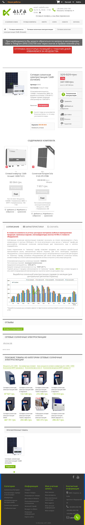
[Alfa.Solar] (15, 12)
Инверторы (8, 498)
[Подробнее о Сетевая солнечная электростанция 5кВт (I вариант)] (58, 378)
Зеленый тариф (31, 506)
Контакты (76, 22)
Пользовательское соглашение (32, 502)
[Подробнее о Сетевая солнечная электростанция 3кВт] (10, 378)
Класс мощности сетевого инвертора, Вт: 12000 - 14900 (55, 366)
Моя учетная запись (51, 487)
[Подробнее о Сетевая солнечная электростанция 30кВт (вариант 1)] (58, 404)
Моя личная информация (50, 507)
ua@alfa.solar (44, 7)
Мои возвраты (50, 495)
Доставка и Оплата (32, 498)
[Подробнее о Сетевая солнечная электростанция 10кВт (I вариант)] (26, 404)
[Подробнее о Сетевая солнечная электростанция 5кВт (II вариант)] (26, 378)
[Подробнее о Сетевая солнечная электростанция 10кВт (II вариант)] (42, 378)
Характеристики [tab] (34, 226)
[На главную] (5, 29)
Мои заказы (49, 492)
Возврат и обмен (31, 509)
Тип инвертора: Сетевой (27, 366)
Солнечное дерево (11, 505)
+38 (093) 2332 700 (75, 507)
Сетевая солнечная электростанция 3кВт (10, 389)
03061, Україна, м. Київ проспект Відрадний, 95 (74, 498)
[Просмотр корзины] (59, 2)
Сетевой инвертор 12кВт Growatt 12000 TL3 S (15, 174)
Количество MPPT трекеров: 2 (13, 368)
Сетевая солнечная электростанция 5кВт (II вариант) (26, 390)
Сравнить (68, 101)
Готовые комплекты (29, 22)
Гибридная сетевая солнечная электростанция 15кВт (41, 417)
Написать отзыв (38, 128)
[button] (65, 10)
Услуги (54, 22)
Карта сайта (29, 517)
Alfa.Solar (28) (7, 343)
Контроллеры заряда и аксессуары (12, 494)
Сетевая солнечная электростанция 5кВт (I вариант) (58, 390)
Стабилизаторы (10, 508)
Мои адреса (49, 503)
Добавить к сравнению (22, 211)
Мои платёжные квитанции (51, 499)
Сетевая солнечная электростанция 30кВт (9, 416)
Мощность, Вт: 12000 (10, 366)
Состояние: (34, 88)
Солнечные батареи (11, 490)
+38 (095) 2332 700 (72, 510)
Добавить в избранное (11, 211)
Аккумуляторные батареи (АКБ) (10, 501)
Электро (44, 22)
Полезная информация (30, 513)
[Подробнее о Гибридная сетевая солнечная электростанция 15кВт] (42, 404)
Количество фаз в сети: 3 (33, 368)
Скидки (27, 490)
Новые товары (30, 493)
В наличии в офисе (11, 22)
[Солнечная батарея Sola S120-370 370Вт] (42, 157)
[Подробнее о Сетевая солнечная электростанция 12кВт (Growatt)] (14, 446)
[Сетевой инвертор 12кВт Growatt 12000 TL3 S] (15, 157)
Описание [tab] (13, 226)
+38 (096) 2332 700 (72, 514)
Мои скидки (49, 511)
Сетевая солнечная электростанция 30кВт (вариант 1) (57, 416)
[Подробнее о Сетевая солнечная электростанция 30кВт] (10, 404)
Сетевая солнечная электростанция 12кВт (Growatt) (13, 461)
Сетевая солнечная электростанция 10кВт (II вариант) (41, 390)
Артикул (33, 85)
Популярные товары (32, 496)
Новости (65, 22)
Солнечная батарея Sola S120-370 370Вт (42, 174)
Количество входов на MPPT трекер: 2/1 (57, 368)
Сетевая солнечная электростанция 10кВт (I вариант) (25, 416)
